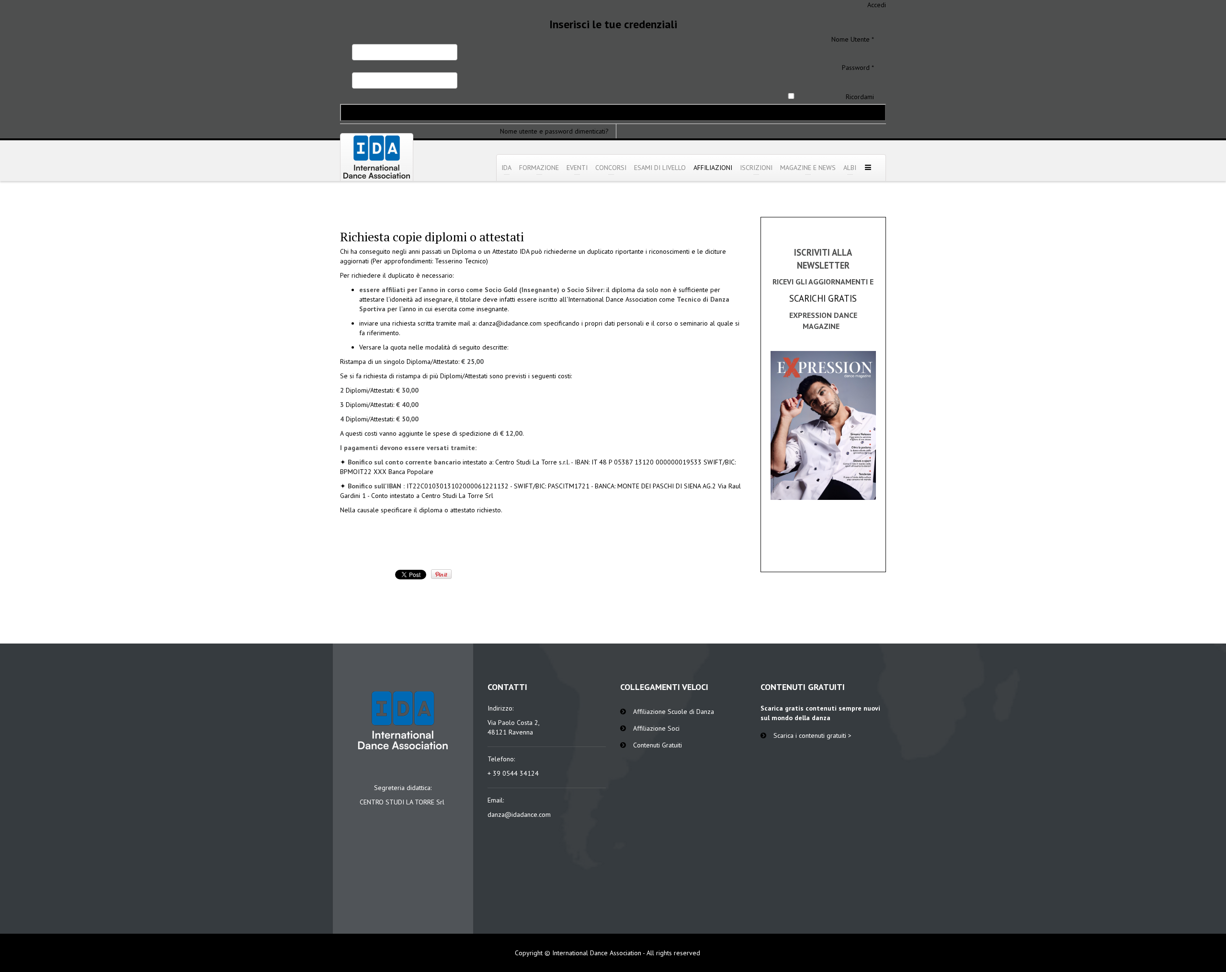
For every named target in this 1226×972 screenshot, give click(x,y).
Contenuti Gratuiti (657, 745)
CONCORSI (610, 167)
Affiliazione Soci (656, 728)
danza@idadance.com (510, 323)
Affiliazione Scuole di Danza (673, 711)
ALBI (849, 167)
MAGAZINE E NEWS (808, 167)
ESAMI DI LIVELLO (660, 167)
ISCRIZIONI (756, 167)
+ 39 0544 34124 (513, 773)
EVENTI (577, 167)
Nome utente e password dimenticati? (554, 131)
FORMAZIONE (539, 167)
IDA (506, 167)
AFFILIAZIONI (712, 167)
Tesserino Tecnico (460, 261)
